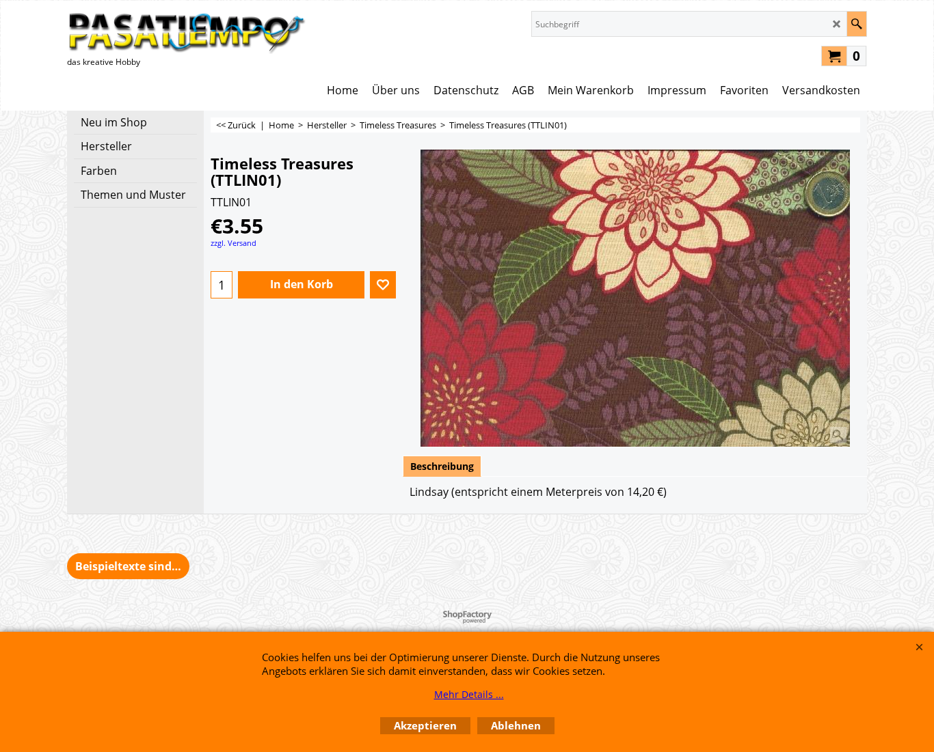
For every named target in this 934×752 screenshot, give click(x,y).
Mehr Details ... (469, 694)
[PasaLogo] (186, 32)
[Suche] (856, 24)
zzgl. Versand (233, 243)
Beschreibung (442, 466)
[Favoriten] (383, 285)
